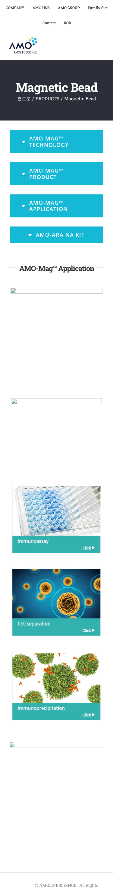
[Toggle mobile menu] (101, 45)
